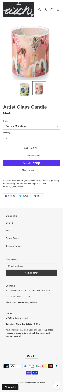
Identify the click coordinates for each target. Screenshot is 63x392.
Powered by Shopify (37, 382)
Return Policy (12, 238)
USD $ (30, 356)
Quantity (6, 132)
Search (9, 223)
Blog (8, 230)
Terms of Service (14, 246)
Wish (27, 382)
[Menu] (58, 9)
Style (5, 121)
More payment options (31, 170)
